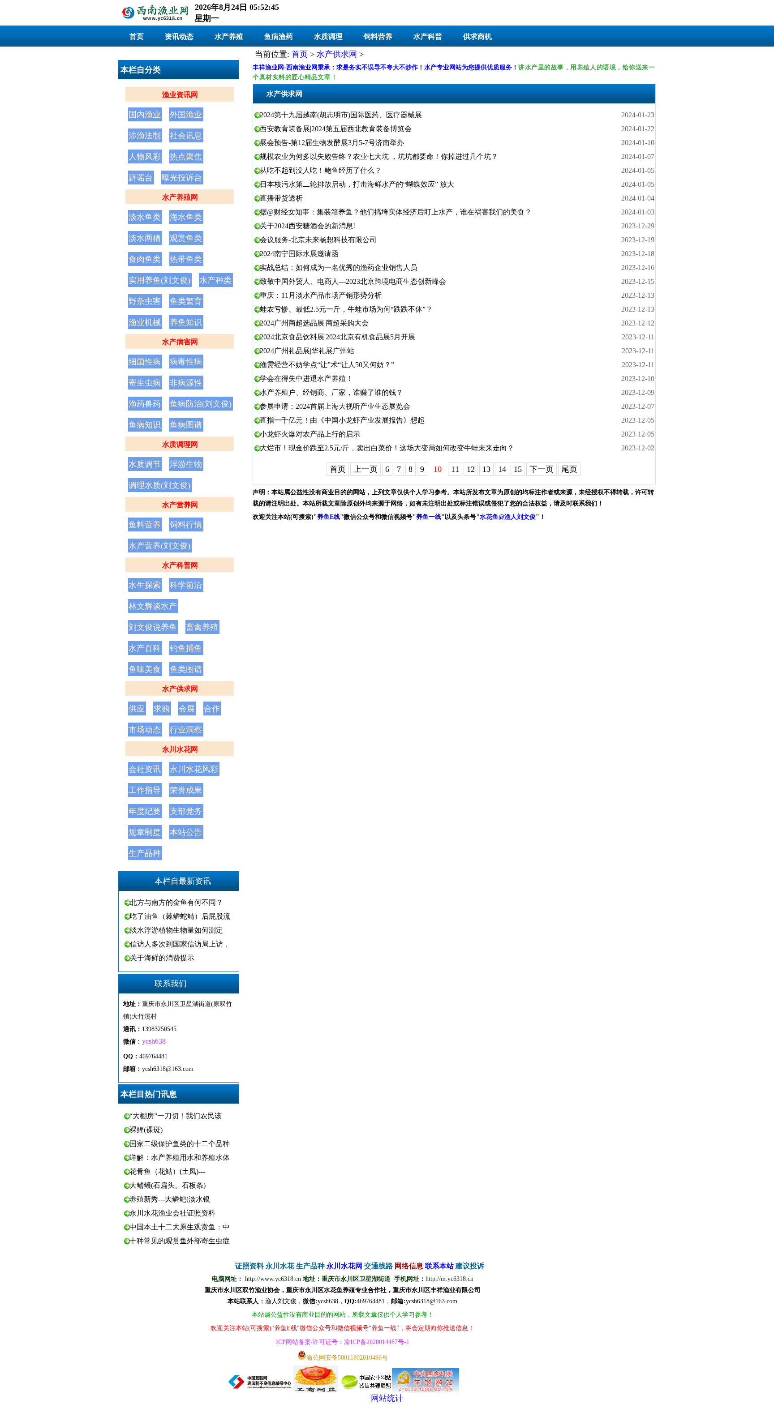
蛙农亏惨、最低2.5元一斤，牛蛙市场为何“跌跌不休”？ (346, 309)
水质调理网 (180, 444)
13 (486, 469)
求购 (162, 708)
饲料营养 (378, 36)
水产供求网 (180, 689)
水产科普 (427, 36)
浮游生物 (186, 464)
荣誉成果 (186, 790)
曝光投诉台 (182, 177)
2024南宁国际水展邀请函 (299, 253)
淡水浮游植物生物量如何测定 (176, 930)
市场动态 (145, 729)
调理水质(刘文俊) (159, 485)
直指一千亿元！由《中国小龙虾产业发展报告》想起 (342, 420)
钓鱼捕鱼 (186, 648)
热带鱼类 (186, 259)
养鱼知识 (186, 322)
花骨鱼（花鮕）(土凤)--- (167, 1171)
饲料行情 (186, 524)
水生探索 (145, 585)
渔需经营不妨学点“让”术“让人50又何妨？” (327, 364)
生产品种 (145, 853)
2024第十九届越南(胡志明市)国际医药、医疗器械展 (341, 115)
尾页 (569, 469)
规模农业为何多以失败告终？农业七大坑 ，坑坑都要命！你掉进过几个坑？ (379, 156)
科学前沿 (186, 585)
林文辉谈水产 (153, 606)
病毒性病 (186, 361)
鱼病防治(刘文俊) (201, 403)
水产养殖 (229, 36)
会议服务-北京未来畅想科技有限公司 (318, 240)
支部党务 (186, 811)
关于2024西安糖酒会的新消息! (307, 226)
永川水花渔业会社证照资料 (172, 1213)
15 (518, 469)
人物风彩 (145, 156)
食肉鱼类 (145, 259)
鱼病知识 (145, 424)
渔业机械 (145, 322)
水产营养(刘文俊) (159, 545)
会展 (187, 708)
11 (455, 469)
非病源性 (186, 382)
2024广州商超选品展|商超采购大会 (314, 323)
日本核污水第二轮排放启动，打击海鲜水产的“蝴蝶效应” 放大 (357, 184)
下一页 (541, 469)
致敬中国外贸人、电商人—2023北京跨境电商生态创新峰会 (353, 281)
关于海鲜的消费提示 (162, 958)
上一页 (365, 469)
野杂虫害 (145, 301)
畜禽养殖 (202, 627)
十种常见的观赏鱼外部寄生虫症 (179, 1241)
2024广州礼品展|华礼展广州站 (307, 351)
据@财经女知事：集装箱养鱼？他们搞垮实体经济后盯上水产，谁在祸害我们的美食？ (396, 212)
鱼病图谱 (186, 424)
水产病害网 (180, 342)
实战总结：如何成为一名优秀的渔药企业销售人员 (338, 267)
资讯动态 (179, 36)
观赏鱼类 (186, 238)
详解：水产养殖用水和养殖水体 (179, 1157)
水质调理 (328, 36)
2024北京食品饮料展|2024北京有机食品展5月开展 (337, 337)
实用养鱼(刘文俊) (159, 280)
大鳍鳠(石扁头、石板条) (167, 1185)
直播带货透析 (281, 198)
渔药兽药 (145, 403)
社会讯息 (186, 135)
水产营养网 (180, 505)
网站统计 (387, 1398)
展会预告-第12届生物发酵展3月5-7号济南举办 (332, 142)
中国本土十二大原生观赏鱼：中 (179, 1227)
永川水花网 (180, 749)
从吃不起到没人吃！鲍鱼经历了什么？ (321, 170)
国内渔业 (145, 114)
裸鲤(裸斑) (146, 1130)
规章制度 (145, 832)
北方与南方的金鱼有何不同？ (176, 902)
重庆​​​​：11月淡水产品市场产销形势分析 (321, 295)
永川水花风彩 (194, 769)
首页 (136, 36)
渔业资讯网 (180, 94)
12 (471, 469)
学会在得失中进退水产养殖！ (306, 378)
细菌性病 (145, 361)
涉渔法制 (145, 135)
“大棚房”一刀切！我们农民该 (175, 1116)
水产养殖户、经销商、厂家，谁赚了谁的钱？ (331, 392)
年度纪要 (145, 811)
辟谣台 (141, 177)
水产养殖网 (180, 197)
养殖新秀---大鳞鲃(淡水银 (169, 1199)
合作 (212, 708)
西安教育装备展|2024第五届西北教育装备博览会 (336, 129)
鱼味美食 (145, 669)
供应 (137, 708)
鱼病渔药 (278, 36)
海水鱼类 (186, 217)
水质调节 (145, 464)
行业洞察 (186, 729)
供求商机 (477, 36)
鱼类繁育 (186, 301)
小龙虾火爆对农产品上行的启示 (310, 434)
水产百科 (145, 648)
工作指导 (145, 790)
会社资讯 (145, 769)
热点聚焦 (186, 156)
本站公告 (186, 832)
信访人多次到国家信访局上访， (180, 944)
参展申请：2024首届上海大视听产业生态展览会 (335, 406)
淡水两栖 (145, 238)
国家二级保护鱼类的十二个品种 (179, 1143)
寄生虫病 (145, 382)
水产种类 (215, 280)
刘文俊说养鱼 (153, 627)
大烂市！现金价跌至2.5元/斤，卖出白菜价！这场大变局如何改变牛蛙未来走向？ (387, 448)
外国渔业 (186, 114)
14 (502, 469)
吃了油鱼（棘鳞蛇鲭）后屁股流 (180, 916)
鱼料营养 (145, 524)
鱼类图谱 (186, 669)
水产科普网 (180, 565)
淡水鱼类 (145, 217)
